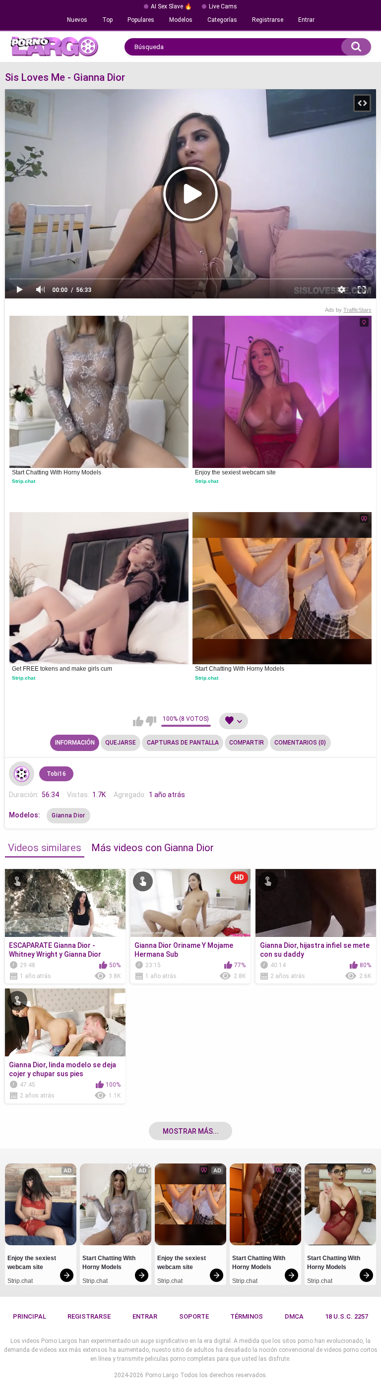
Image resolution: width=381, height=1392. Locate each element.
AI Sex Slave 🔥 (171, 6)
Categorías (222, 19)
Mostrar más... (191, 1131)
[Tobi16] (21, 773)
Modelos (180, 19)
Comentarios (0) (300, 742)
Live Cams (223, 6)
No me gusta (151, 721)
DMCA (294, 1316)
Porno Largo (161, 1375)
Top (107, 19)
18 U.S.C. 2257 (346, 1316)
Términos (246, 1316)
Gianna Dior (68, 815)
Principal (29, 1316)
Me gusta (138, 721)
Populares (140, 19)
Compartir (246, 742)
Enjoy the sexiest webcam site (235, 472)
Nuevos (77, 19)
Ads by (348, 310)
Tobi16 (56, 773)
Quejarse (120, 742)
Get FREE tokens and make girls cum (62, 668)
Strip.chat (23, 481)
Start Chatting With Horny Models (56, 472)
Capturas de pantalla (183, 742)
